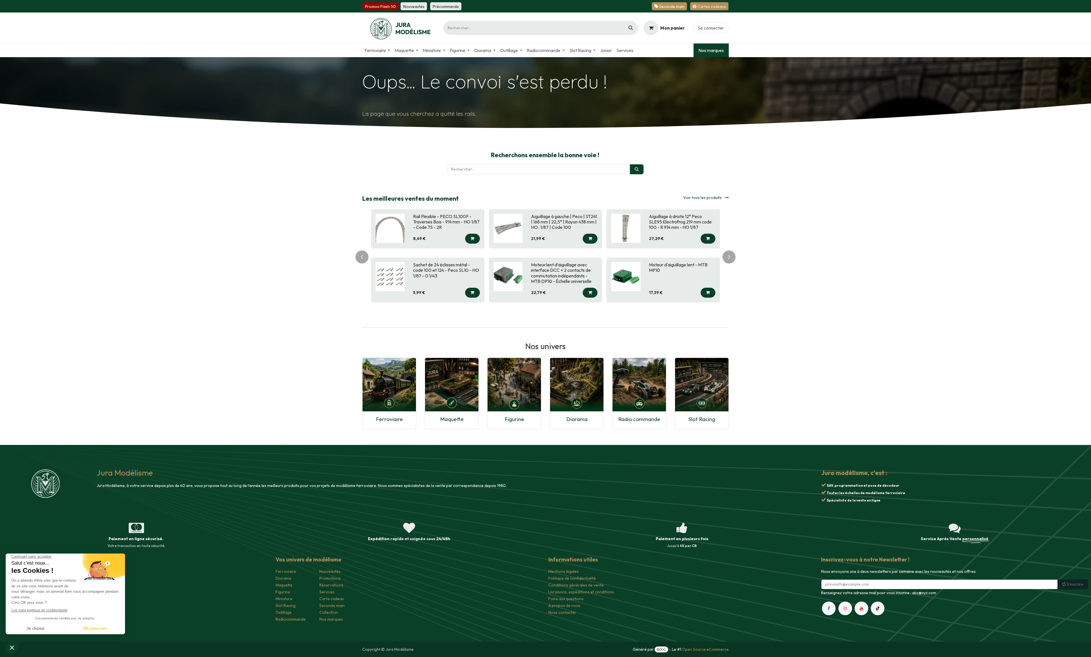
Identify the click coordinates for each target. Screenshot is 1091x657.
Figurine (514, 418)
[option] (545, 256)
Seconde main (332, 605)
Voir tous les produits (703, 197)
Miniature (284, 598)
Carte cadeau (331, 598)
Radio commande (639, 418)
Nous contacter (562, 612)
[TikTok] (877, 608)
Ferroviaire (389, 418)
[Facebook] (829, 608)
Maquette (452, 418)
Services (327, 591)
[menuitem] (377, 50)
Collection (328, 612)
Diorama (577, 418)
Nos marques (711, 50)
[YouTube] (861, 608)
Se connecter (711, 28)
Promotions (330, 578)
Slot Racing (701, 418)
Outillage (284, 612)
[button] (472, 239)
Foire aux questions (566, 598)
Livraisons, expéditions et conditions (581, 591)
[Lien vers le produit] (389, 384)
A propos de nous (564, 605)
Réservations (331, 585)
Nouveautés (330, 571)
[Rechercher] (631, 28)
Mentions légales (563, 571)
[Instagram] (845, 608)
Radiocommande (291, 619)
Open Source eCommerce (705, 649)
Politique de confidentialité (572, 578)
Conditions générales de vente (576, 585)
